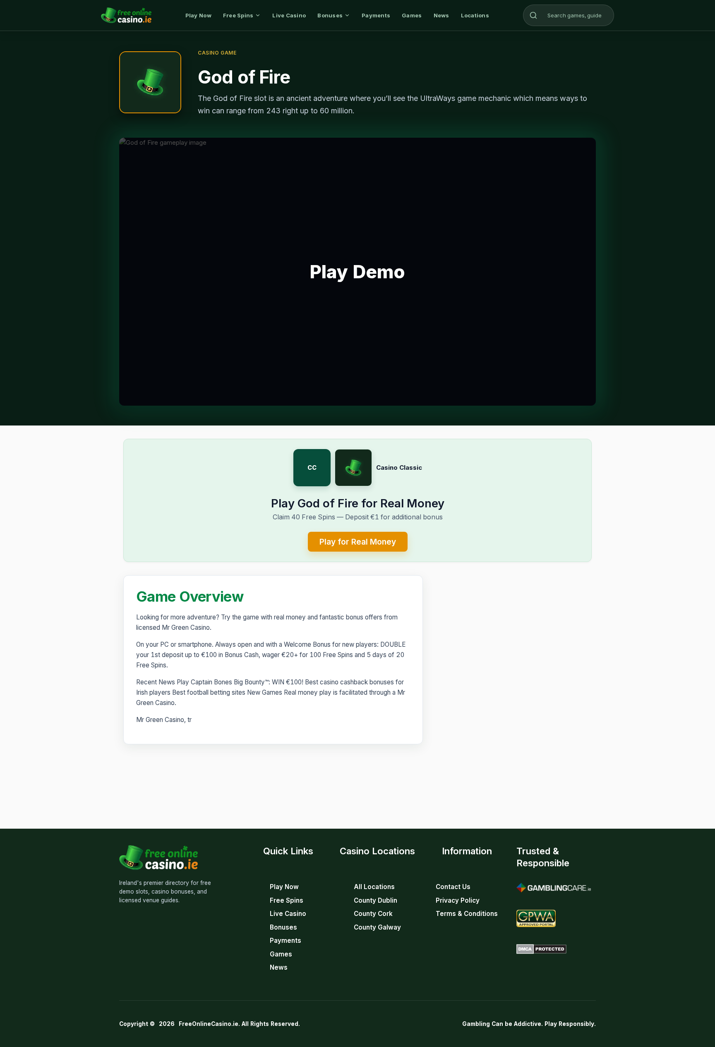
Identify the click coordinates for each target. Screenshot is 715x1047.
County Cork (373, 914)
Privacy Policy (458, 900)
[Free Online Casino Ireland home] (126, 15)
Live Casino (289, 15)
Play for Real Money (357, 542)
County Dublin (375, 900)
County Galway (377, 927)
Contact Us (453, 887)
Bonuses (330, 15)
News (441, 15)
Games (412, 15)
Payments (376, 15)
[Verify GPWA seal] (536, 918)
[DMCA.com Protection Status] (541, 949)
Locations (475, 15)
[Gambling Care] (553, 888)
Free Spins (238, 15)
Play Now (198, 15)
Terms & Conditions (467, 914)
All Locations (374, 887)
